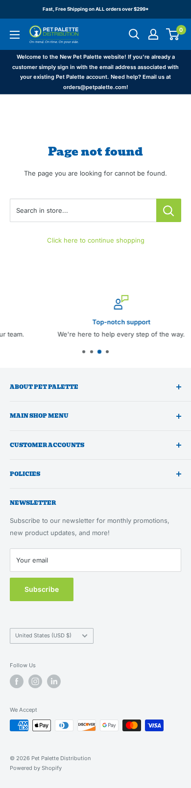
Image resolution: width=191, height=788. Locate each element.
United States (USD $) (43, 635)
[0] (173, 34)
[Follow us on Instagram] (35, 681)
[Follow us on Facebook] (17, 681)
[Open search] (134, 34)
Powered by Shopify (36, 768)
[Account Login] (153, 34)
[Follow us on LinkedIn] (54, 681)
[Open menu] (15, 35)
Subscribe (41, 589)
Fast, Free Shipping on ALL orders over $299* (96, 9)
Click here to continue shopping (95, 240)
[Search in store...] (168, 210)
